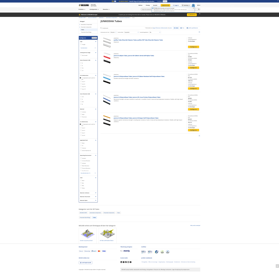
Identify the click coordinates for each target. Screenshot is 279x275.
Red (83, 183)
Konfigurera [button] (193, 47)
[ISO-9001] (143, 252)
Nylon (83, 114)
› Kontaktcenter (177, 262)
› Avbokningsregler (169, 262)
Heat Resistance (85, 170)
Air (82, 145)
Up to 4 (83, 81)
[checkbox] (88, 44)
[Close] (193, 8)
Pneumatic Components (124, 17)
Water (83, 143)
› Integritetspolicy (161, 262)
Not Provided (84, 55)
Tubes (82, 29)
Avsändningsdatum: (144, 32)
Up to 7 (83, 133)
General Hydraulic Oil (86, 150)
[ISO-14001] (150, 252)
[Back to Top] (277, 266)
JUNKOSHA (101, 17)
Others (83, 188)
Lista (177, 28)
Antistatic (84, 163)
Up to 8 (83, 135)
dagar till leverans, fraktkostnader (160, 28)
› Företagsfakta (144, 262)
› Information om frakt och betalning (188, 262)
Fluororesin (84, 117)
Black (83, 180)
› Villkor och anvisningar (153, 262)
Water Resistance (85, 165)
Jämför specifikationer (193, 28)
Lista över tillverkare (92, 17)
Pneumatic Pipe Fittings (86, 32)
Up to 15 (84, 89)
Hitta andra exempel (195, 225)
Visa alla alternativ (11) (85, 173)
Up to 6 (83, 84)
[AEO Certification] (156, 252)
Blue (83, 185)
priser (170, 28)
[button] (165, 1)
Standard (84, 158)
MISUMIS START (82, 17)
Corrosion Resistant (86, 160)
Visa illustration (84, 48)
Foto (183, 28)
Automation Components (111, 17)
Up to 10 (84, 86)
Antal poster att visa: (105, 32)
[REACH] (167, 252)
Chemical (84, 148)
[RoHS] (162, 252)
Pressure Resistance (86, 168)
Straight (83, 44)
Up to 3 (83, 128)
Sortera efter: (120, 32)
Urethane (84, 112)
